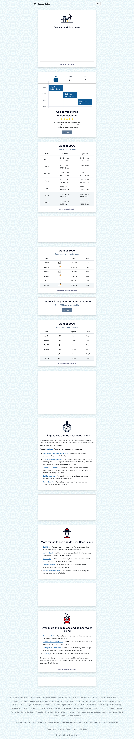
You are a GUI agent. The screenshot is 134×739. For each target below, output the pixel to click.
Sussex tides (64, 722)
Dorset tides (42, 722)
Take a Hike (47, 559)
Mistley (105, 705)
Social (80, 729)
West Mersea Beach (94, 712)
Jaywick (46, 705)
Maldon (76, 705)
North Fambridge (116, 705)
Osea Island (16, 708)
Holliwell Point (17, 705)
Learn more (67, 132)
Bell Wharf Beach (35, 697)
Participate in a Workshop (52, 648)
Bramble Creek (63, 697)
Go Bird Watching (49, 476)
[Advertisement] (67, 229)
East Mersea (69, 701)
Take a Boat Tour (49, 482)
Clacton (121, 697)
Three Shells (49, 712)
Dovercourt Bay (57, 701)
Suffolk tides (102, 722)
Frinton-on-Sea (95, 701)
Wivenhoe (69, 716)
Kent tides (73, 722)
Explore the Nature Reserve (52, 459)
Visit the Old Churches (50, 468)
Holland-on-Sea (114, 701)
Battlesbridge (14, 697)
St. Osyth (102, 708)
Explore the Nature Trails (51, 570)
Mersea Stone (97, 705)
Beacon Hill (24, 697)
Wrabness (77, 716)
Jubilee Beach (55, 705)
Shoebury (56, 708)
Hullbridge (27, 705)
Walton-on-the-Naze (68, 712)
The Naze (118, 708)
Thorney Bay (15, 712)
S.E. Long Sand (35, 708)
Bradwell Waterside (49, 697)
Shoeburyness (78, 708)
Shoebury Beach (66, 708)
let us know (49, 449)
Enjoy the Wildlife (49, 565)
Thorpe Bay (40, 712)
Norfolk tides (113, 722)
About (49, 729)
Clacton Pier (18, 701)
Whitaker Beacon (59, 716)
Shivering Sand (46, 708)
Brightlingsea (73, 697)
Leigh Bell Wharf (66, 705)
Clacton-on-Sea (29, 701)
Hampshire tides (53, 722)
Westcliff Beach (117, 712)
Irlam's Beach (37, 705)
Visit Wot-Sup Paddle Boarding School (56, 453)
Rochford (25, 708)
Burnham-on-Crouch (87, 697)
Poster (74, 729)
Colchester (40, 701)
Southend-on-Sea (91, 708)
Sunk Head (110, 708)
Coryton (48, 701)
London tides (83, 722)
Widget (67, 729)
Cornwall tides (21, 722)
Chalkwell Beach (112, 697)
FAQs (54, 729)
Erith (76, 701)
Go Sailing (46, 653)
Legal (85, 729)
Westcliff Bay (106, 712)
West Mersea (81, 712)
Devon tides (32, 722)
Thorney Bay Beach (27, 712)
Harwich (105, 701)
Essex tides (93, 722)
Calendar (61, 729)
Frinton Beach (84, 701)
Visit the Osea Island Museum (53, 642)
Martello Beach (85, 705)
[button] (67, 64)
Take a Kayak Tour (49, 636)
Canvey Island (100, 697)
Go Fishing (46, 547)
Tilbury (57, 712)
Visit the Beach (48, 553)
